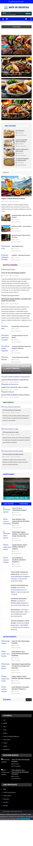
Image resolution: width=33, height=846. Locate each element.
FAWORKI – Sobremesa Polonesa (21, 255)
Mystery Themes (26, 811)
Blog (4, 789)
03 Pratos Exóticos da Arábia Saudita (13, 454)
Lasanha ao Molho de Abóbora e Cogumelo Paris (15, 379)
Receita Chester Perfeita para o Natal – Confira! (14, 114)
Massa (5, 733)
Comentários (23, 504)
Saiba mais (27, 819)
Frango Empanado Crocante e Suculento (14, 94)
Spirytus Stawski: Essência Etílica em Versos (21, 236)
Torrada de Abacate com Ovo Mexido (20, 336)
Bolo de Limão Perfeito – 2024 (19, 612)
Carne (5, 46)
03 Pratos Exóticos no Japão (11, 432)
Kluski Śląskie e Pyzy (17, 246)
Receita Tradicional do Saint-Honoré (22, 150)
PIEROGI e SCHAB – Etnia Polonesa (21, 226)
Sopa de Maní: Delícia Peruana (20, 326)
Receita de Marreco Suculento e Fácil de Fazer (16, 72)
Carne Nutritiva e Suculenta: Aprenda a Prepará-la (14, 50)
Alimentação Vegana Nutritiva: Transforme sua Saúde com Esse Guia (16, 300)
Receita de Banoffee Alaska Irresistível (21, 140)
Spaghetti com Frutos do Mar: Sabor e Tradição (14, 387)
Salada (5, 746)
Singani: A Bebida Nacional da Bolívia (13, 198)
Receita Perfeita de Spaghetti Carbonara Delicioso (15, 395)
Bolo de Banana (20, 130)
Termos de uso (7, 795)
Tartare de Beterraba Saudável (20, 357)
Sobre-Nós (6, 799)
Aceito (22, 819)
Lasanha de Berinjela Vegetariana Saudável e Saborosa (21, 347)
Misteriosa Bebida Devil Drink (19, 603)
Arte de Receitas (16, 53)
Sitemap (5, 805)
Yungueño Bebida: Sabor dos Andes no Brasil (22, 216)
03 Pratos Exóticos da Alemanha (12, 410)
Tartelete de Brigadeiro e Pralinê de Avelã (22, 159)
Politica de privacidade (9, 792)
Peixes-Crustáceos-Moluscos (11, 736)
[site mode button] (27, 19)
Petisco (5, 743)
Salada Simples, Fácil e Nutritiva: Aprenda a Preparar (19, 547)
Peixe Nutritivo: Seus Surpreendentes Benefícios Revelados (20, 521)
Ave (4, 70)
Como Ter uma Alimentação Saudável (13, 273)
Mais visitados (9, 504)
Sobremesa (6, 749)
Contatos (5, 802)
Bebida (5, 723)
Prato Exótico (7, 739)
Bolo (4, 726)
